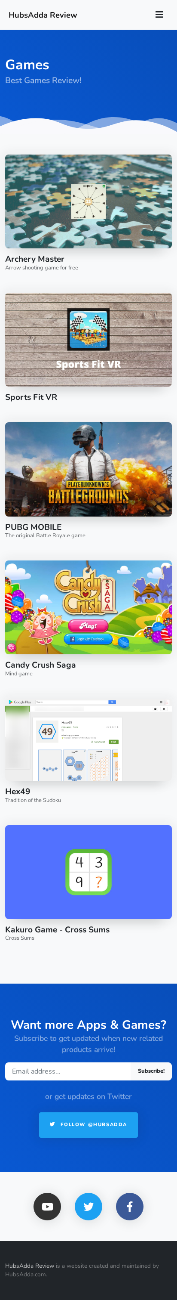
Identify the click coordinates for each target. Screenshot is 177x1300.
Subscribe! (151, 1071)
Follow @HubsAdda (93, 1124)
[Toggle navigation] (159, 14)
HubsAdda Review (29, 1266)
